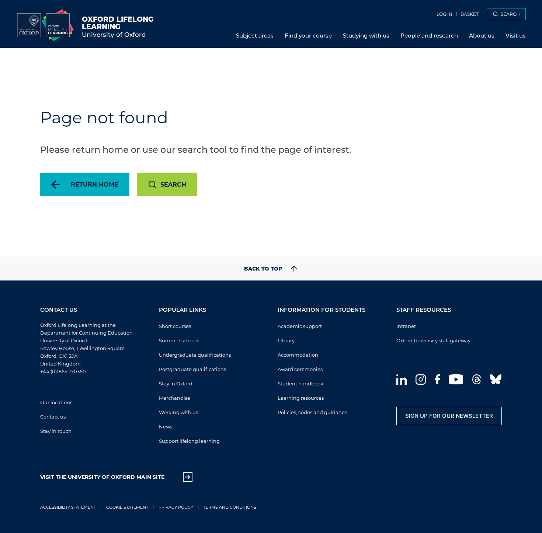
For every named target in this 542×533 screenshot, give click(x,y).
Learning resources (301, 398)
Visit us (515, 35)
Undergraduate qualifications (195, 355)
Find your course (308, 35)
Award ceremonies (300, 369)
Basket (470, 14)
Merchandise (174, 398)
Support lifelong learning (189, 441)
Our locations (56, 402)
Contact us (53, 416)
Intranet (406, 326)
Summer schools (179, 340)
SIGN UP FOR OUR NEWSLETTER (449, 415)
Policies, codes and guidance (312, 412)
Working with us (178, 412)
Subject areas (255, 35)
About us (481, 35)
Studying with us (366, 35)
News (165, 426)
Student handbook (300, 383)
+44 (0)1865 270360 (63, 371)
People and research (429, 35)
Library (286, 340)
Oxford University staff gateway (433, 340)
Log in (444, 14)
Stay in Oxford (175, 383)
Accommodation (298, 355)
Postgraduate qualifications (192, 369)
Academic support (300, 326)
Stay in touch (56, 431)
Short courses (175, 326)
